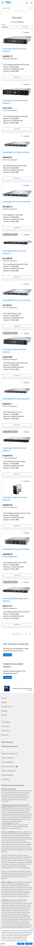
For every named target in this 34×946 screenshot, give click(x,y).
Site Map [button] (4, 711)
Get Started (7, 655)
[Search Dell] (30, 8)
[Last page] (30, 634)
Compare (29, 690)
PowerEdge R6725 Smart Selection (17, 202)
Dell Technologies (7, 742)
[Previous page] (8, 634)
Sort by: (3, 24)
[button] (27, 2)
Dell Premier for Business (9, 746)
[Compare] (7, 688)
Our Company (5, 726)
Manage (3, 943)
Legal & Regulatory (7, 775)
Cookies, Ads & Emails (8, 771)
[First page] (3, 634)
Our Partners (5, 731)
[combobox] (17, 8)
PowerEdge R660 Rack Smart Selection (14, 252)
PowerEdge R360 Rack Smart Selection (14, 449)
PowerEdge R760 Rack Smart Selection (14, 50)
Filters (26, 27)
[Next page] (26, 634)
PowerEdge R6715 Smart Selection (17, 300)
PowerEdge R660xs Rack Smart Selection (15, 599)
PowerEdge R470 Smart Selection (16, 399)
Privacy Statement (7, 762)
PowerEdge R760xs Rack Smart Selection (15, 101)
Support (4, 702)
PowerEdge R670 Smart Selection (16, 152)
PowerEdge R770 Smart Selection (16, 549)
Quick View (17, 77)
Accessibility (5, 779)
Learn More (7, 677)
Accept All (29, 943)
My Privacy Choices (7, 766)
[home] (2, 13)
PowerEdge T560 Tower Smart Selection (15, 498)
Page (13, 634)
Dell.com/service (8, 823)
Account (4, 698)
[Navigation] (2, 2)
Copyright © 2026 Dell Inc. (9, 753)
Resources (4, 735)
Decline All (20, 943)
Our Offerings (5, 722)
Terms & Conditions (7, 758)
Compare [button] (26, 32)
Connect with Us (6, 707)
